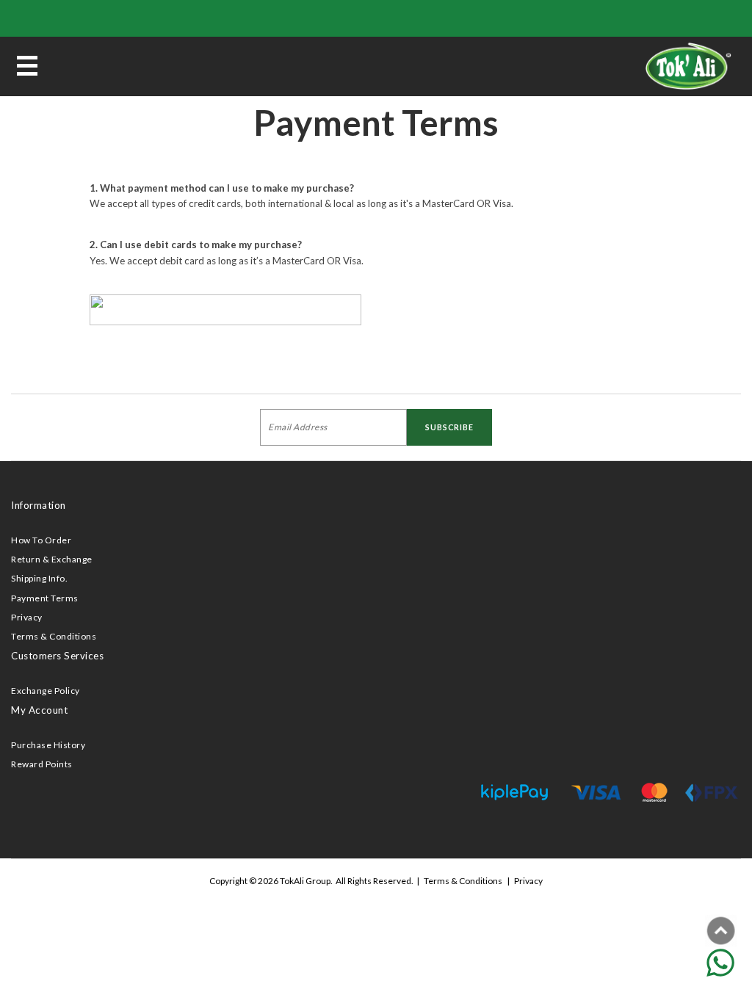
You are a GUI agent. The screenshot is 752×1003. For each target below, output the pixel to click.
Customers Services (57, 656)
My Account (39, 710)
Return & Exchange (52, 559)
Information (38, 505)
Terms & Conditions (53, 636)
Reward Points (42, 764)
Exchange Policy (45, 690)
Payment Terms (45, 598)
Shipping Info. (39, 578)
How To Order (41, 540)
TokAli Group (305, 880)
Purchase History (48, 744)
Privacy (27, 617)
